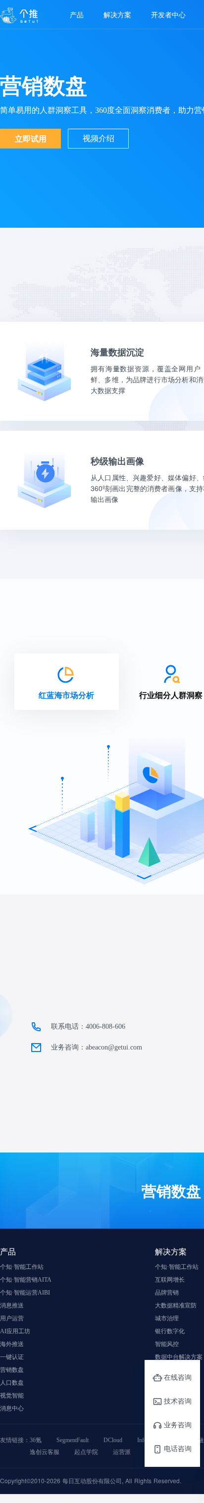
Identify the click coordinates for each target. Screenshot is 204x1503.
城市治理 (167, 1318)
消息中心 (12, 1408)
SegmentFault (72, 1440)
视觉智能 (12, 1395)
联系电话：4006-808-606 (88, 1026)
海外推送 (12, 1344)
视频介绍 (98, 138)
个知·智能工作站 (22, 1266)
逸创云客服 (44, 1452)
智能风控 (167, 1344)
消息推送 (12, 1305)
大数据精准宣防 (176, 1305)
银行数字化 (170, 1331)
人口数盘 (12, 1382)
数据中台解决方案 (179, 1356)
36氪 (36, 1440)
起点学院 (86, 1452)
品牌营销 (167, 1292)
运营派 (122, 1452)
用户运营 (12, 1318)
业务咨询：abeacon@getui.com (96, 1047)
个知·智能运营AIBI (25, 1292)
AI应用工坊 (15, 1331)
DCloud (112, 1440)
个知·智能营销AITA (25, 1279)
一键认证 (12, 1356)
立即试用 (31, 138)
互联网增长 (170, 1279)
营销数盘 (12, 1369)
